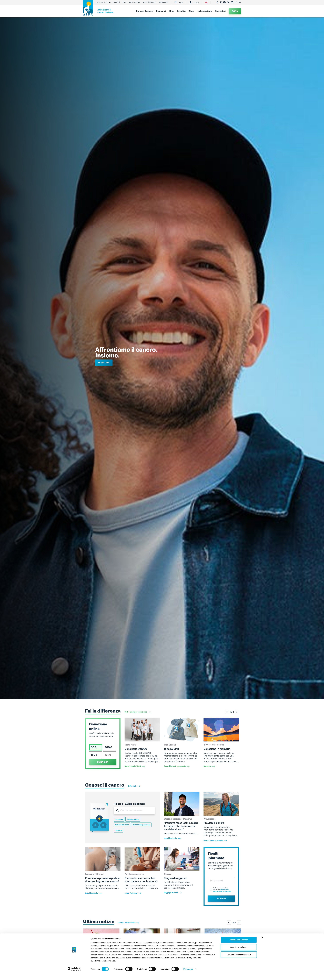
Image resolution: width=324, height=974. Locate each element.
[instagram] (228, 2)
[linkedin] (232, 2)
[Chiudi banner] (262, 937)
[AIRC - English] (206, 2)
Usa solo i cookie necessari (239, 955)
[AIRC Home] (88, 8)
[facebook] (217, 2)
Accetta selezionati (238, 947)
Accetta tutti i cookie (239, 940)
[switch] (129, 969)
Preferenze (188, 969)
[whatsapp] (239, 2)
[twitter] (220, 2)
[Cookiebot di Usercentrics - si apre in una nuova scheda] (74, 969)
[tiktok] (235, 2)
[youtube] (224, 2)
